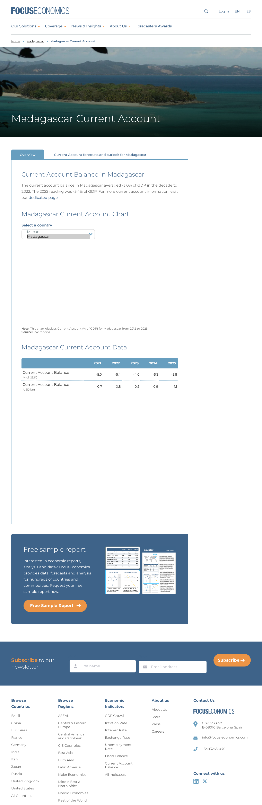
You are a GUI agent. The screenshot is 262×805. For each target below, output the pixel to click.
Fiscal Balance (116, 756)
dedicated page (43, 197)
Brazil (15, 716)
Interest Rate (116, 730)
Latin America (69, 767)
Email (144, 657)
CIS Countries (69, 746)
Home (15, 41)
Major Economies (72, 775)
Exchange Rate (117, 738)
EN (237, 11)
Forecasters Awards (154, 26)
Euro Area (19, 730)
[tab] (27, 155)
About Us (118, 26)
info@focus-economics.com (225, 737)
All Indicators (115, 775)
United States (22, 788)
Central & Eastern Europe (72, 725)
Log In (224, 11)
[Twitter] (204, 781)
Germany (18, 745)
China (16, 723)
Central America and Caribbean (71, 736)
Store (156, 717)
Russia (16, 774)
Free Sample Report (51, 605)
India (15, 752)
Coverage (53, 26)
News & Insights (86, 26)
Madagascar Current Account (73, 41)
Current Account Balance (119, 765)
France (16, 738)
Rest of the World (72, 800)
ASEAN (64, 716)
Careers (158, 731)
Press (156, 724)
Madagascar (35, 41)
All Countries (21, 796)
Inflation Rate (116, 723)
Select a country (36, 225)
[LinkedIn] (196, 781)
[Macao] (58, 232)
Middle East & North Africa (69, 784)
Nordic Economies (73, 793)
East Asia (65, 753)
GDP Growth (115, 716)
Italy (14, 759)
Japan (16, 767)
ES (248, 11)
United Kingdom (25, 781)
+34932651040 (214, 749)
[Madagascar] (58, 236)
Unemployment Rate (118, 747)
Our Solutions (23, 26)
